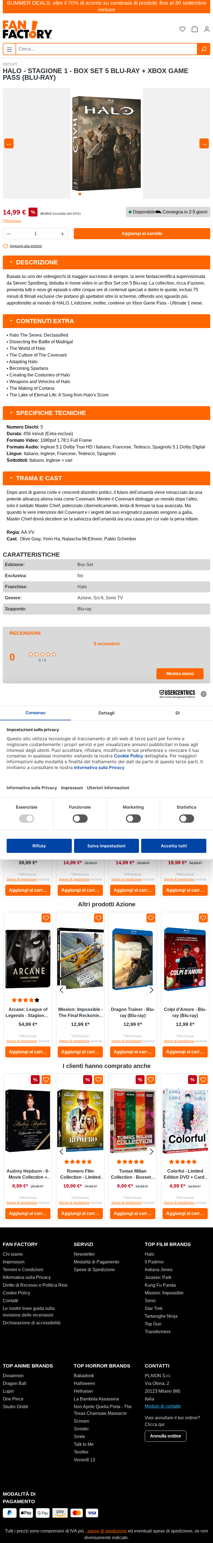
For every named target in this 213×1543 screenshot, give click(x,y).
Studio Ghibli (15, 1406)
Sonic (150, 1300)
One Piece (13, 1399)
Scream (81, 1421)
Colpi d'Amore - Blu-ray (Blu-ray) (185, 1012)
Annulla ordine (165, 1436)
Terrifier (81, 1452)
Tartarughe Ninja (161, 1316)
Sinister (81, 1428)
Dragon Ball (14, 1383)
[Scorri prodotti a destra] (151, 989)
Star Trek (154, 1308)
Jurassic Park (158, 1277)
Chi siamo (13, 1254)
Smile (79, 1436)
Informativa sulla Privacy (27, 1277)
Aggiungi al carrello (142, 233)
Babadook (84, 1375)
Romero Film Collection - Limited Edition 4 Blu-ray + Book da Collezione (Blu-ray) (80, 1174)
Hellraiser (83, 1391)
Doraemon (13, 1375)
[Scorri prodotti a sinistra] (61, 989)
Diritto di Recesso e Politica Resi (35, 1285)
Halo (149, 1254)
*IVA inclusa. (12, 221)
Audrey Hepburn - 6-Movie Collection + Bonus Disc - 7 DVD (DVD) (28, 1174)
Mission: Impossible (164, 1293)
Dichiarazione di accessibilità (31, 1322)
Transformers (158, 1331)
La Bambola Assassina (96, 1399)
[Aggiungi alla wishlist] (46, 918)
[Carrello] (194, 30)
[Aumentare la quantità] (63, 233)
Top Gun (153, 1324)
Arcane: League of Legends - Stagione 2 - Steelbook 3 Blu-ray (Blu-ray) (28, 1013)
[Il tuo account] (207, 30)
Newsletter (84, 1254)
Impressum (13, 1262)
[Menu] (9, 48)
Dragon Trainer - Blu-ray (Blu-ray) (133, 1012)
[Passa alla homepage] (54, 29)
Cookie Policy (16, 1293)
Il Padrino (154, 1262)
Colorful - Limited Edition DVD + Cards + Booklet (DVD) (185, 1174)
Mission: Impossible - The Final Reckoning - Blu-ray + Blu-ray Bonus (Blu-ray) (80, 1013)
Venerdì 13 (84, 1459)
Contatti (10, 1300)
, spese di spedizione (106, 1531)
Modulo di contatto (163, 1406)
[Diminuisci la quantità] (8, 233)
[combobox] (106, 49)
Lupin (8, 1391)
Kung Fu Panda (160, 1285)
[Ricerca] (203, 49)
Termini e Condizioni (23, 1269)
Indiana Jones (159, 1269)
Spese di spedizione (21, 879)
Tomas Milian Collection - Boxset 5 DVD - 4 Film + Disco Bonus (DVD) (132, 1174)
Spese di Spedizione (94, 1269)
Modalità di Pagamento (96, 1262)
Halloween (84, 1383)
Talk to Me (84, 1444)
